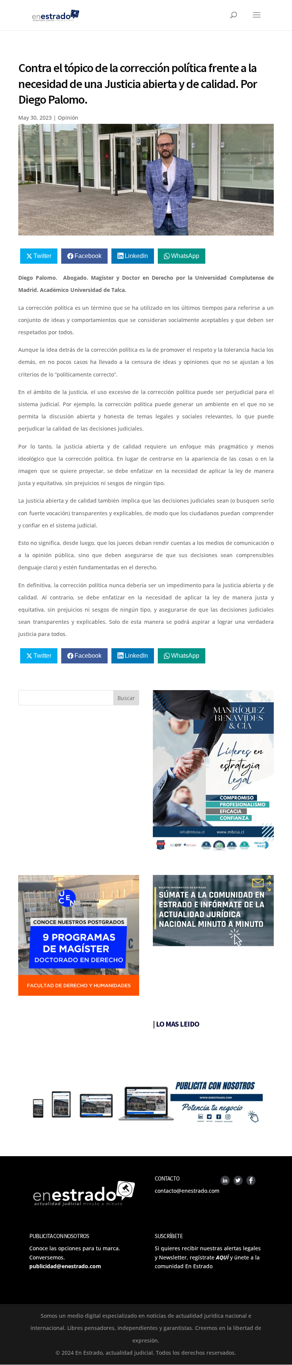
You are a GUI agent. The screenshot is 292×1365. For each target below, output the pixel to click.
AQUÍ (222, 1257)
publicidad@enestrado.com (65, 1266)
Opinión (68, 117)
